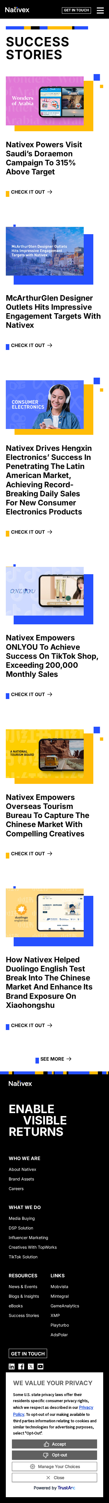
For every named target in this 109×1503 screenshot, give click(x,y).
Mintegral (60, 1296)
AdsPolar (59, 1334)
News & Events (23, 1286)
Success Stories (24, 1315)
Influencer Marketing (28, 1237)
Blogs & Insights (24, 1296)
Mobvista (59, 1286)
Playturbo (60, 1324)
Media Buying (22, 1218)
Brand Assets (21, 1178)
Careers (16, 1188)
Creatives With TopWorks (33, 1247)
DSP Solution (21, 1227)
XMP (55, 1315)
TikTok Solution (23, 1256)
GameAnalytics (65, 1305)
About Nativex (22, 1169)
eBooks (16, 1305)
